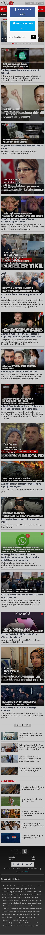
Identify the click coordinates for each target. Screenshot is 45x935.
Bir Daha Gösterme (18, 37)
